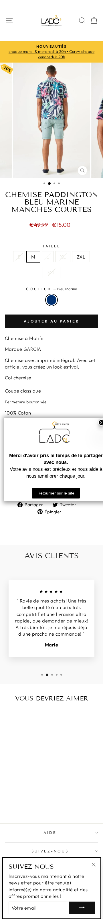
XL (63, 257)
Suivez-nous (50, 851)
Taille (51, 246)
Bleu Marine (51, 300)
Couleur (51, 289)
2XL (81, 257)
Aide (50, 832)
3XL (51, 272)
